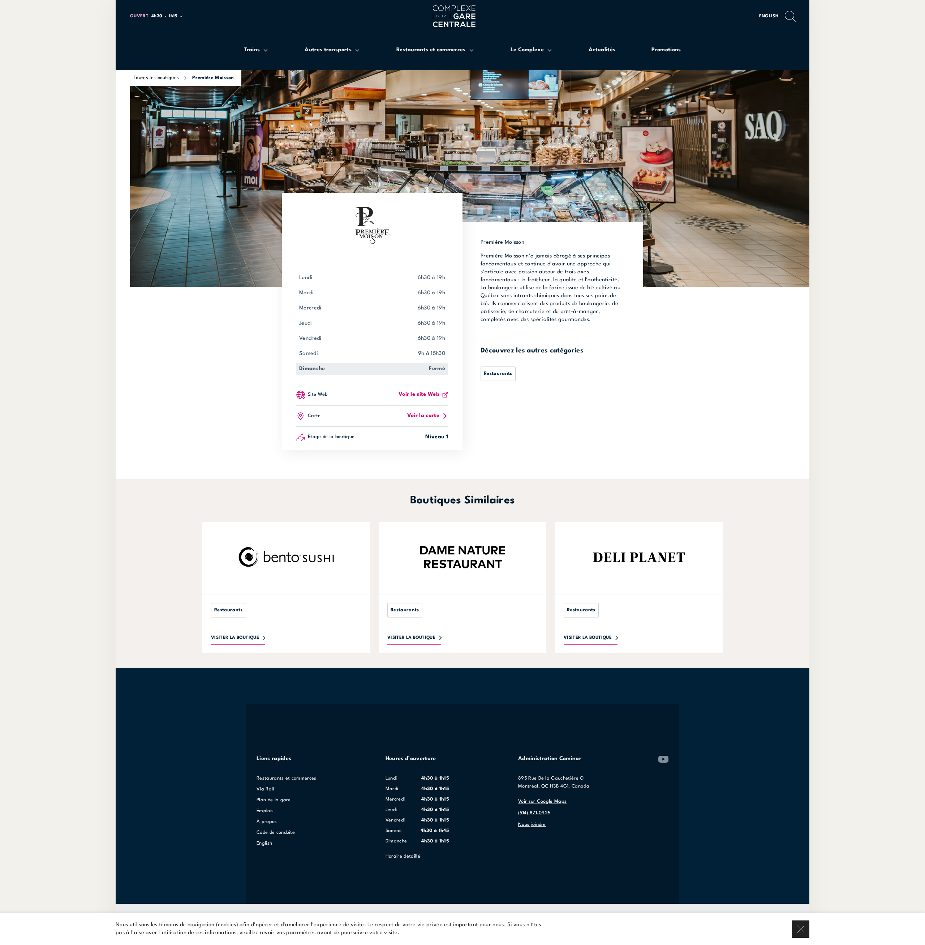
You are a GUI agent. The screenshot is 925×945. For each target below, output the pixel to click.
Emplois (265, 811)
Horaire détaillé (403, 856)
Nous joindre (532, 824)
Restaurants (498, 373)
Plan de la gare (274, 800)
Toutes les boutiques (156, 77)
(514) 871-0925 (534, 813)
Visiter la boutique (235, 638)
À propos (267, 821)
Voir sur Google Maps (542, 801)
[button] (159, 16)
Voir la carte (423, 416)
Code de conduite (276, 832)
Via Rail (265, 789)
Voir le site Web (419, 394)
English (768, 16)
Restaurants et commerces (287, 778)
